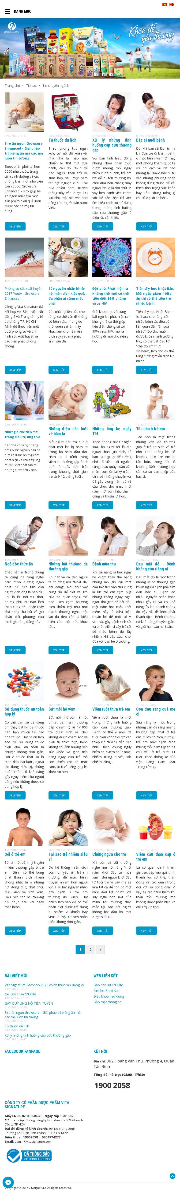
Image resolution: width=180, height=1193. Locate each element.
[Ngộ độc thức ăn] (24, 554)
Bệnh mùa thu (104, 563)
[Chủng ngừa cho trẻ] (111, 844)
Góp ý (171, 1187)
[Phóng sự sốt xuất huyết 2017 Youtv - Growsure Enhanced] (24, 275)
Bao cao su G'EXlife (108, 985)
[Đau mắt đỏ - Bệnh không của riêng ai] (155, 554)
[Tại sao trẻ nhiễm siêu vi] (68, 844)
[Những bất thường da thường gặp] (68, 554)
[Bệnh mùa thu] (111, 554)
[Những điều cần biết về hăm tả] (68, 419)
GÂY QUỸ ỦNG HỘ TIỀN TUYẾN (29, 1003)
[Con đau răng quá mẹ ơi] (155, 699)
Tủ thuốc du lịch (62, 140)
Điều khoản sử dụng (109, 996)
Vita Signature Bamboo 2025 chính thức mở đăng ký (44, 985)
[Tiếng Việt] (164, 4)
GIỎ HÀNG (152, 5)
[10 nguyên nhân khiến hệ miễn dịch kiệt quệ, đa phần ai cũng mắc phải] (68, 275)
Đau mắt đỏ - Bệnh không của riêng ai (155, 566)
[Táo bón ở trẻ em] (155, 419)
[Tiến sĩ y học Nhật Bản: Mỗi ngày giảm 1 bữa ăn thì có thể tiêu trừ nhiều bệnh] (155, 275)
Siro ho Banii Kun (107, 990)
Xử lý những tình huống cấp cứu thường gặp (111, 145)
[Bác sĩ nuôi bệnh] (155, 130)
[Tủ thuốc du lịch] (68, 130)
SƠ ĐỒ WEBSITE (131, 5)
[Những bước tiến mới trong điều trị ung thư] (24, 419)
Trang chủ (12, 85)
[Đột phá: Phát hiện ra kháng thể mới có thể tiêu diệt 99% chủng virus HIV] (111, 275)
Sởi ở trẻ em (15, 854)
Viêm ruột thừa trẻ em (111, 709)
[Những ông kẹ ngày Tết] (111, 419)
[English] (171, 4)
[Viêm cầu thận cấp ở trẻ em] (155, 844)
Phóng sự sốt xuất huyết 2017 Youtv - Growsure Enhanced (23, 293)
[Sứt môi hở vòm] (68, 699)
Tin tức (31, 85)
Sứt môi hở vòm (62, 709)
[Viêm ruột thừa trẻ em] (111, 699)
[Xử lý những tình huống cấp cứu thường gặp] (111, 130)
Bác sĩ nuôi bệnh (150, 140)
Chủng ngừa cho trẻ (109, 854)
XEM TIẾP (15, 226)
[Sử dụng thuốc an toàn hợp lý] (24, 699)
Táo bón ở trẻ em (150, 428)
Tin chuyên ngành (55, 85)
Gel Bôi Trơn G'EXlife (20, 994)
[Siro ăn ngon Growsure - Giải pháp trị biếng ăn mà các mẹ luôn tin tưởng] (24, 130)
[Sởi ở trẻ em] (24, 844)
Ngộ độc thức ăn (19, 563)
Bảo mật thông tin (107, 1002)
